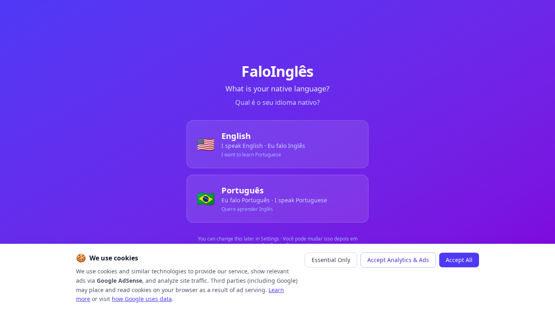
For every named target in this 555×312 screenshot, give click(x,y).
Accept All (459, 260)
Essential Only (331, 260)
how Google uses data (142, 299)
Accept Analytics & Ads (398, 260)
